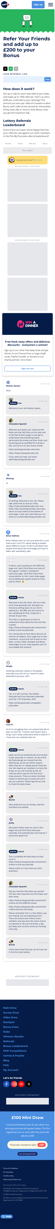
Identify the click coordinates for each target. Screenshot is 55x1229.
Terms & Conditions (10, 1168)
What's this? (37, 160)
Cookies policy (8, 1176)
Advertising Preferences (12, 1179)
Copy (47, 79)
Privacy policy (8, 1172)
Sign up (38, 4)
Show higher (27, 150)
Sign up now (27, 368)
